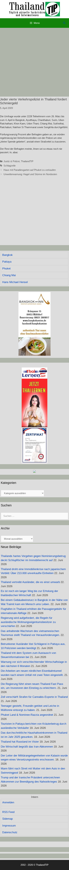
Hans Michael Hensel (15, 282)
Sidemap (7, 818)
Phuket (6, 268)
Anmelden (8, 802)
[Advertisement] (34, 62)
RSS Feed (8, 812)
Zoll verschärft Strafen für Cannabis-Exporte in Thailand (34, 696)
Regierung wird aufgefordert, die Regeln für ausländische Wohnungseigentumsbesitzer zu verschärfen (28, 622)
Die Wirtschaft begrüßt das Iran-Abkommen (27, 746)
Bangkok (7, 254)
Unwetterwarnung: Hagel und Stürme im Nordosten (30, 174)
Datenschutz (9, 832)
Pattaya (6, 261)
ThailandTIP (27, 161)
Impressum (9, 825)
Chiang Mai (9, 275)
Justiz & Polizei (12, 161)
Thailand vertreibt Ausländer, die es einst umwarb (30, 582)
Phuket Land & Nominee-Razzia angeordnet (27, 714)
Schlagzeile (10, 165)
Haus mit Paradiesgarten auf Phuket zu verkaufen (30, 170)
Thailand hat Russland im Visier (20, 741)
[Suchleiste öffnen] (64, 23)
